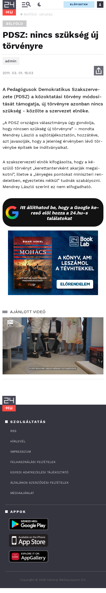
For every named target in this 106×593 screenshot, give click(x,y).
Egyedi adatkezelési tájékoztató (39, 472)
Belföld (14, 24)
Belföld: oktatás (38, 14)
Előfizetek (79, 4)
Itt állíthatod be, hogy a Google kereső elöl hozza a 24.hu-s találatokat (59, 213)
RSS (13, 431)
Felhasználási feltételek (33, 462)
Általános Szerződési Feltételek (39, 482)
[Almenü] (26, 4)
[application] (53, 345)
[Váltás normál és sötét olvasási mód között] (39, 5)
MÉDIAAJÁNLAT (22, 493)
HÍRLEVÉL (17, 441)
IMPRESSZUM (20, 451)
